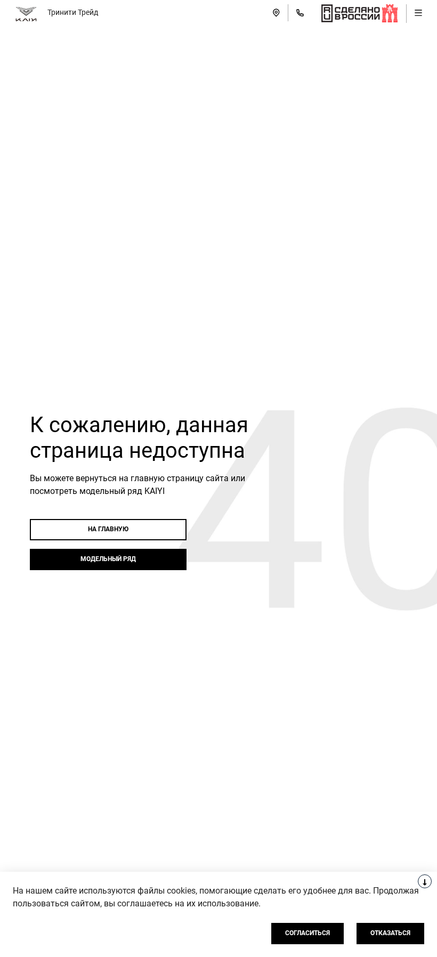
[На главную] (26, 13)
